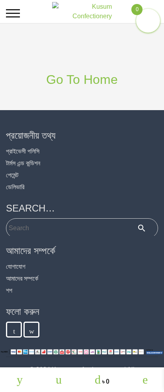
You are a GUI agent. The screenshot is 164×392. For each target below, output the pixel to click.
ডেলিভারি (15, 187)
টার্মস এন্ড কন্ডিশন (23, 163)
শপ (9, 290)
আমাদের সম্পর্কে (22, 278)
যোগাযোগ (15, 266)
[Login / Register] (145, 379)
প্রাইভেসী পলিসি (22, 151)
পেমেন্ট (12, 175)
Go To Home (82, 79)
